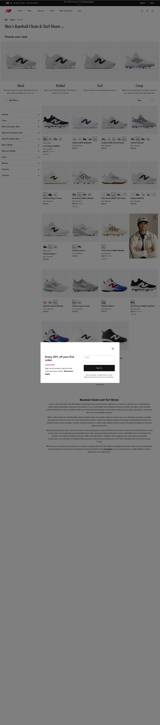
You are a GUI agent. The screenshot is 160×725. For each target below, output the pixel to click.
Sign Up (99, 368)
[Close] (113, 348)
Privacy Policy (94, 377)
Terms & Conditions (107, 377)
